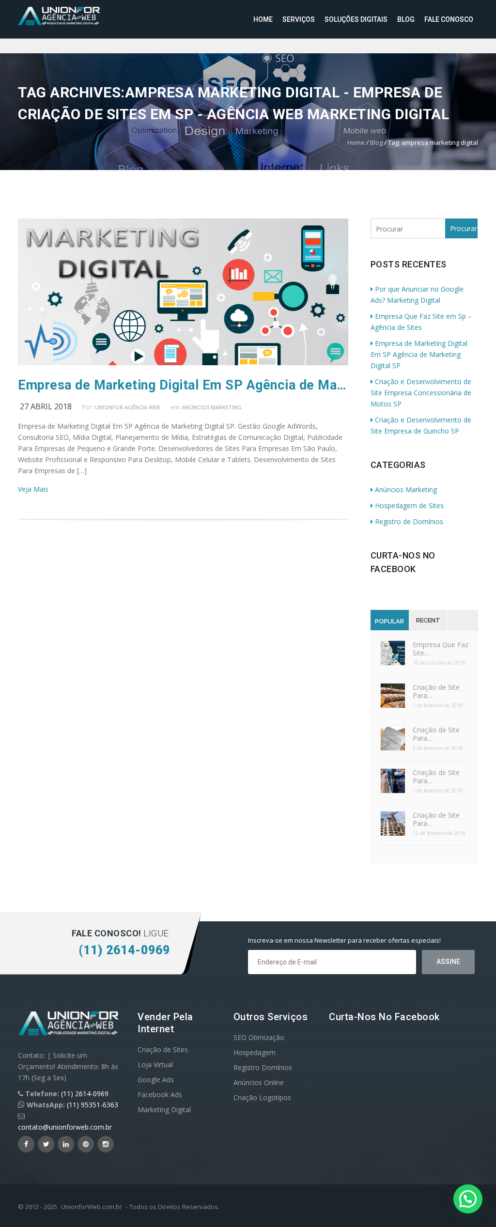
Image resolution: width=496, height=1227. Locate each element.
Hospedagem (254, 1052)
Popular (389, 621)
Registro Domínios (262, 1067)
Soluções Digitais (356, 19)
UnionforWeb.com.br (91, 1206)
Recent (428, 620)
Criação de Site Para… (436, 691)
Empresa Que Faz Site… (440, 648)
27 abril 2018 (46, 406)
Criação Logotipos (262, 1097)
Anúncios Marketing (212, 407)
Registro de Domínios (409, 521)
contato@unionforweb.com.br (65, 1127)
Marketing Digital (164, 1109)
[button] (467, 1198)
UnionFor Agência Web (127, 407)
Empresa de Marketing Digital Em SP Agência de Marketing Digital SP (183, 385)
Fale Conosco (448, 19)
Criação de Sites (163, 1049)
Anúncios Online (258, 1082)
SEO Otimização (258, 1037)
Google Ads (156, 1079)
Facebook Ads (160, 1094)
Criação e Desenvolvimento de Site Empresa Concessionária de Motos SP (421, 392)
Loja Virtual (155, 1064)
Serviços (298, 19)
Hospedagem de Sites (409, 505)
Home (263, 19)
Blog (406, 19)
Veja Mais (33, 489)
